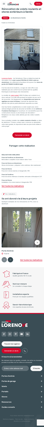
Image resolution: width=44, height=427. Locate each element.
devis (38, 4)
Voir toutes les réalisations (13, 186)
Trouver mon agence (12, 344)
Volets (4, 386)
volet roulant (15, 95)
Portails (5, 391)
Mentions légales (8, 419)
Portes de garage (9, 381)
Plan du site (19, 419)
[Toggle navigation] (4, 4)
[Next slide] (10, 259)
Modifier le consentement (22, 421)
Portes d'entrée (8, 376)
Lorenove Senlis (7, 78)
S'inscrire (36, 368)
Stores (5, 18)
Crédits (38, 419)
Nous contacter (29, 419)
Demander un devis (22, 135)
